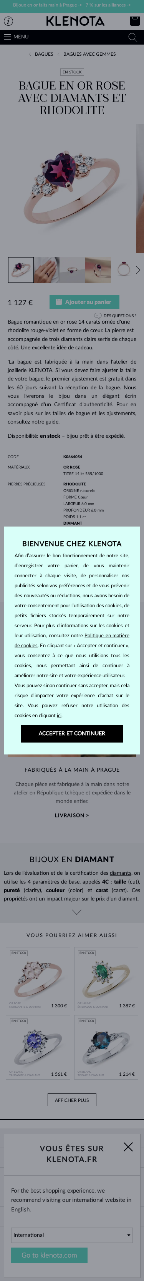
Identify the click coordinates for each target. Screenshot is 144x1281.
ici (59, 715)
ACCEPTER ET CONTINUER (72, 733)
